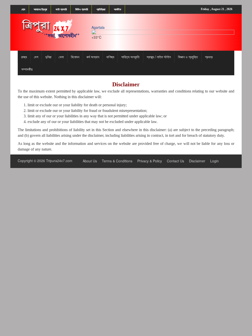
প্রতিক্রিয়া (100, 9)
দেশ (36, 56)
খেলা (61, 56)
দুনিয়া (48, 56)
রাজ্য (24, 56)
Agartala (98, 27)
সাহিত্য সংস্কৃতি (130, 56)
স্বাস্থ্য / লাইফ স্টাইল (159, 56)
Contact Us (175, 160)
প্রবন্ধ (209, 56)
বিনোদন (75, 56)
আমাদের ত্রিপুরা (40, 9)
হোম (23, 9)
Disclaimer (197, 160)
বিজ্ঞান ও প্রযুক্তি (188, 56)
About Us (90, 160)
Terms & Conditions (117, 160)
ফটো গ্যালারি (61, 9)
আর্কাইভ (117, 9)
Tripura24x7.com (59, 160)
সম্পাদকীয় (26, 69)
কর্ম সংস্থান (92, 56)
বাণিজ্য (110, 56)
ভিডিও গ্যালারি (81, 9)
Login (214, 160)
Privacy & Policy (149, 160)
